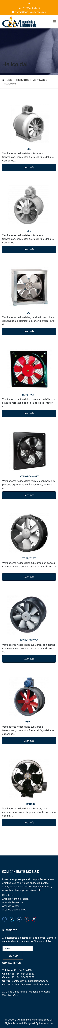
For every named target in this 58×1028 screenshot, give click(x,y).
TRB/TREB (29, 804)
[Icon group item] (4, 919)
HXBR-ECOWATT (29, 476)
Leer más (29, 167)
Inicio (9, 80)
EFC (29, 231)
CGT (29, 313)
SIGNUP (13, 955)
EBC (29, 149)
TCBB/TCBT (29, 558)
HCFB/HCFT (29, 394)
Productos (22, 80)
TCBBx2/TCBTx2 (29, 640)
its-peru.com (46, 1023)
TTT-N (29, 722)
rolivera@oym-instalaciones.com (30, 984)
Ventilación (40, 80)
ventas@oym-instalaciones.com (30, 12)
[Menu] (54, 21)
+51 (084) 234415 (31, 8)
